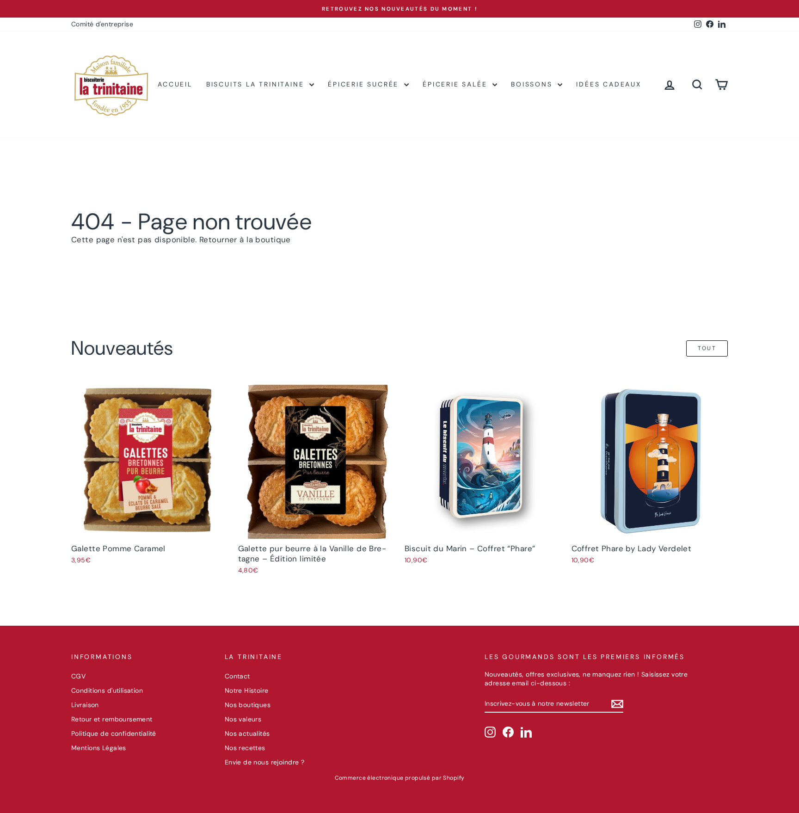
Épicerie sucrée (365, 84)
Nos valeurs (243, 719)
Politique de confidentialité (113, 733)
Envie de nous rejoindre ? (265, 762)
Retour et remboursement (112, 719)
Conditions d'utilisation (107, 690)
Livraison (85, 705)
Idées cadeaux (608, 84)
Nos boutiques (248, 705)
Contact (237, 676)
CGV (78, 676)
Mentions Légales (98, 748)
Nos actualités (247, 733)
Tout (707, 348)
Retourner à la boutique (245, 239)
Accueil (175, 84)
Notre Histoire (247, 690)
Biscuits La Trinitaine (256, 84)
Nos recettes (245, 748)
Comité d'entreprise (102, 24)
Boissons (533, 84)
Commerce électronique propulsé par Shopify (400, 778)
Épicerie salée (456, 84)
